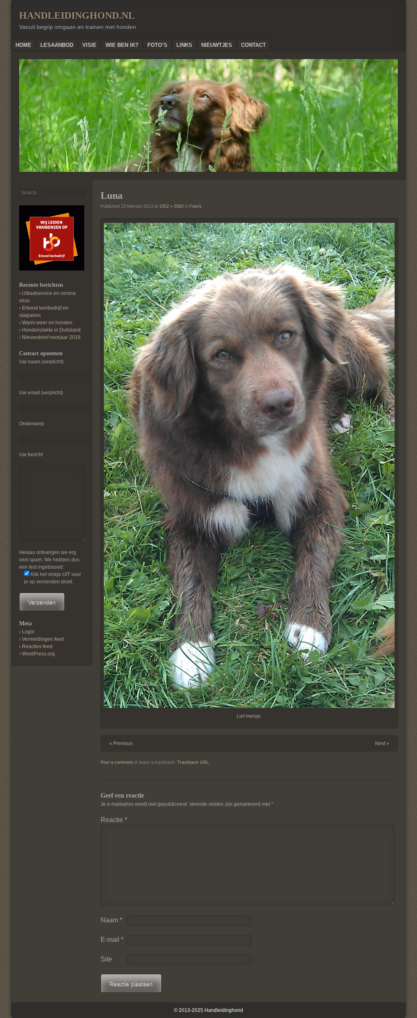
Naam (111, 920)
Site (106, 959)
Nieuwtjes (216, 45)
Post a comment (117, 762)
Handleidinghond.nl (77, 15)
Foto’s (157, 45)
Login (28, 632)
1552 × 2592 (171, 206)
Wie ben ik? (121, 45)
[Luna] (249, 465)
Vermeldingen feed (43, 639)
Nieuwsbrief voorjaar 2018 (51, 337)
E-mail (112, 939)
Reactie (114, 819)
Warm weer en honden (47, 322)
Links (184, 45)
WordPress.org (38, 654)
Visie (89, 45)
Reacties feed (37, 646)
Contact (253, 45)
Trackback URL (193, 762)
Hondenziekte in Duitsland (51, 330)
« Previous (121, 743)
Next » (382, 743)
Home (23, 45)
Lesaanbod (56, 45)
